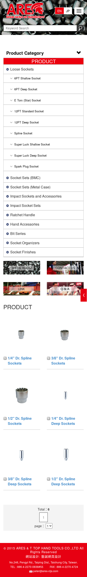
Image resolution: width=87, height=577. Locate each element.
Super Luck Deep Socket (30, 155)
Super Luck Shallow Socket (32, 144)
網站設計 (32, 556)
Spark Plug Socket (26, 166)
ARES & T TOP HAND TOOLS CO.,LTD (24, 11)
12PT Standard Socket (29, 111)
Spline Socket (23, 133)
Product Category (25, 53)
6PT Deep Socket (25, 89)
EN (59, 11)
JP (68, 11)
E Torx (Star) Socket (27, 100)
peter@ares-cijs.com (45, 571)
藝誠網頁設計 (51, 556)
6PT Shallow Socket (27, 78)
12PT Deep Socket (26, 122)
